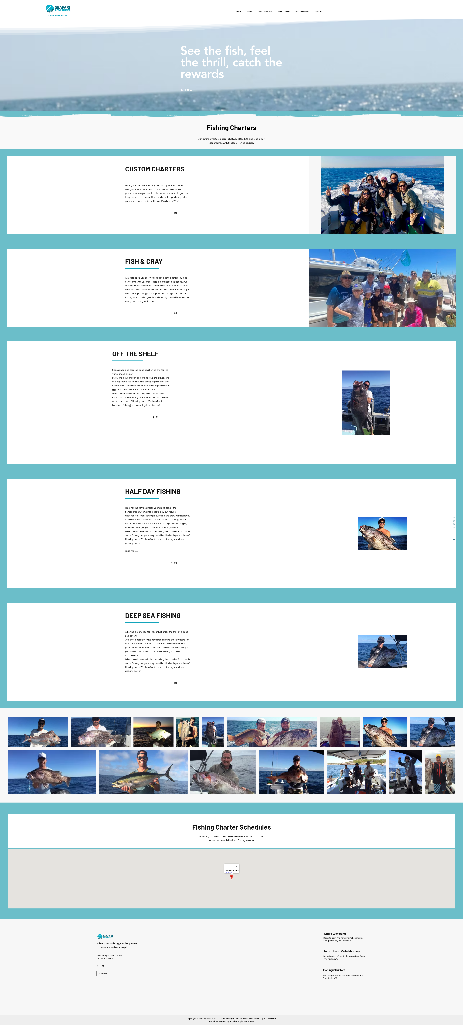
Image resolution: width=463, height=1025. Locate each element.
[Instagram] (175, 212)
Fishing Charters (334, 970)
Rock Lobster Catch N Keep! (342, 951)
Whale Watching (334, 934)
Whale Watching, (108, 943)
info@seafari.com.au (112, 955)
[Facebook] (171, 212)
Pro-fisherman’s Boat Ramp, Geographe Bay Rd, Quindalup (343, 939)
